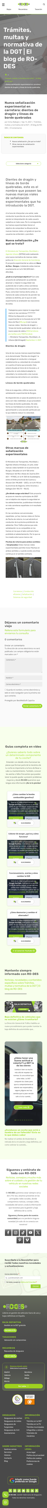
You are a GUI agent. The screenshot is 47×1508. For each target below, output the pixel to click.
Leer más (23, 1107)
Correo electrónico (12, 1274)
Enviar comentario (31, 706)
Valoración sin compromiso (15, 1340)
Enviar (36, 1286)
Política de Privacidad (28, 1282)
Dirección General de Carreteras (27, 260)
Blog (6, 1461)
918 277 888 (9, 1356)
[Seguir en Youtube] (30, 1232)
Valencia (7, 1375)
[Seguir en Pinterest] (20, 1240)
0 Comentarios (16, 128)
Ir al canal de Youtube (22, 951)
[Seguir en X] (38, 1232)
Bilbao (26, 1378)
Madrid (7, 1372)
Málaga (7, 1378)
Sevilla (26, 1375)
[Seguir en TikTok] (23, 1232)
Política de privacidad (35, 1455)
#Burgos (23, 322)
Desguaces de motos (12, 1421)
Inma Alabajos (14, 122)
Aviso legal (31, 1452)
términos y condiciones (17, 813)
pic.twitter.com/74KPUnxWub (20, 334)
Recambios (22, 9)
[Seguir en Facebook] (8, 1232)
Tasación (38, 9)
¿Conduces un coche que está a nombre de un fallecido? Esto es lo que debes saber (23, 1132)
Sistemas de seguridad (22, 597)
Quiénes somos (10, 1449)
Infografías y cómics (35, 1430)
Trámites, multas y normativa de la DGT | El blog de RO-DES (23, 79)
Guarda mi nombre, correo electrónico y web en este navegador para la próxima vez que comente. (22, 693)
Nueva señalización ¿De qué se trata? (26, 141)
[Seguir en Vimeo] (27, 1240)
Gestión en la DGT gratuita (15, 1325)
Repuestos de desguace (14, 1351)
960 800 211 (9, 1330)
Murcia (6, 1381)
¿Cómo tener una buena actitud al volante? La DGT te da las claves (23, 1062)
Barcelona (28, 1372)
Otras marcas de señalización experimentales (23, 145)
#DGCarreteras (32, 331)
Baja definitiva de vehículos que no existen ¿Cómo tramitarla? (22, 1018)
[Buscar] (44, 4)
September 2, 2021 (33, 340)
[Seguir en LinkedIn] (32, 1490)
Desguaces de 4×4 (11, 1430)
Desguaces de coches (13, 1418)
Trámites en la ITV (34, 1424)
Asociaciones (9, 1433)
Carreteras (17, 591)
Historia (7, 1455)
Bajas (9, 9)
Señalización (27, 594)
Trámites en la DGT (34, 1421)
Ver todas (23, 1386)
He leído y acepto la (21, 1282)
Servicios (8, 1452)
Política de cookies (34, 1458)
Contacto (8, 1458)
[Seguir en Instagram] (15, 1232)
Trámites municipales (35, 1427)
